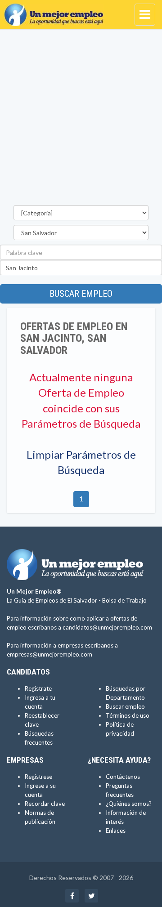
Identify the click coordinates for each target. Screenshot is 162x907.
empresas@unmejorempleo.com (49, 654)
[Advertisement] (81, 120)
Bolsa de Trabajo (124, 600)
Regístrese (38, 776)
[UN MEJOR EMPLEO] (56, 11)
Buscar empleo (81, 293)
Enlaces (116, 830)
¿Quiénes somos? (129, 803)
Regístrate (38, 688)
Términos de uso (127, 715)
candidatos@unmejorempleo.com (107, 627)
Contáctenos (123, 776)
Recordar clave (45, 803)
